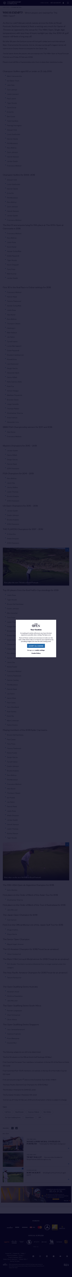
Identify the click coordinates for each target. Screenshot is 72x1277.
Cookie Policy (36, 653)
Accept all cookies (36, 646)
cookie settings (40, 650)
